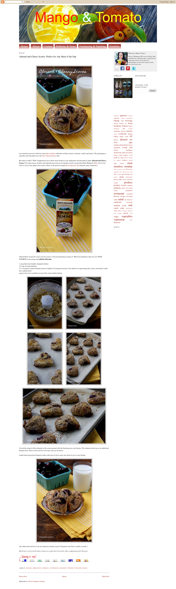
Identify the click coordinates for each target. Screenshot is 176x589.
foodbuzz (129, 150)
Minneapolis (129, 169)
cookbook (122, 133)
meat (129, 163)
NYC (115, 174)
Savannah (129, 202)
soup (122, 208)
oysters (116, 177)
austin (122, 118)
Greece (116, 155)
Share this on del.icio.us (24, 560)
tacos (119, 211)
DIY (131, 140)
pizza (116, 179)
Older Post (105, 576)
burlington (116, 129)
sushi (115, 211)
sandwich (117, 202)
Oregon (119, 174)
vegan (116, 216)
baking (116, 120)
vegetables (127, 216)
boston (121, 123)
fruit (123, 152)
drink (116, 142)
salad (120, 199)
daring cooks (124, 136)
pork (119, 179)
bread (130, 123)
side (130, 205)
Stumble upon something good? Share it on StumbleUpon (40, 560)
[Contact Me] (49, 49)
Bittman (116, 123)
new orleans (122, 172)
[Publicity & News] (66, 49)
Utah (131, 213)
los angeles (117, 160)
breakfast (117, 126)
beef (122, 121)
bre (126, 123)
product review (120, 185)
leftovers (126, 158)
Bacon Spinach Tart (72, 165)
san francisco (128, 200)
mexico (116, 169)
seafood (117, 205)
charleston (117, 131)
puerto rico (124, 188)
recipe (130, 188)
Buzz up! (86, 560)
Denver (116, 140)
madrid (130, 160)
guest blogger (123, 155)
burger (130, 126)
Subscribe (78, 560)
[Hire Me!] (93, 49)
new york (129, 172)
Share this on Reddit (47, 560)
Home (64, 576)
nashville (116, 172)
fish (130, 147)
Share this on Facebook (70, 560)
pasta (122, 176)
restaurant (119, 193)
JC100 (130, 155)
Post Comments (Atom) (37, 581)
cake (123, 129)
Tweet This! (63, 560)
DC (131, 136)
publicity (117, 188)
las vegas (120, 158)
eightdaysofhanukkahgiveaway (123, 145)
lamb (115, 157)
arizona (130, 116)
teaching (124, 211)
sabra (115, 199)
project (130, 185)
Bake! (96, 163)
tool (115, 213)
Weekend (117, 222)
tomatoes (130, 211)
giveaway (129, 152)
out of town (126, 174)
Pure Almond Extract (49, 156)
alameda (116, 116)
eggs (130, 142)
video (130, 220)
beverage (128, 120)
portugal (124, 179)
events (124, 147)
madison (124, 160)
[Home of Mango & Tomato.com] (24, 49)
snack (116, 208)
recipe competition (123, 190)
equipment (117, 148)
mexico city (121, 169)
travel (125, 213)
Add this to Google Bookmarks (55, 560)
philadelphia (129, 177)
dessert (124, 139)
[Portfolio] (115, 49)
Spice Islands (50, 153)
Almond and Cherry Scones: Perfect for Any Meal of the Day (47, 56)
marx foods (119, 163)
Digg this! (32, 560)
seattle (124, 205)
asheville (116, 118)
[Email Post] (19, 565)
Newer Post (23, 576)
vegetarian (119, 219)
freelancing (118, 152)
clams (115, 134)
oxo (131, 174)
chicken (129, 131)
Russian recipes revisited (123, 196)
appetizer (123, 115)
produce (128, 182)
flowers (116, 150)
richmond (129, 194)
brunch (125, 126)
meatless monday (123, 166)
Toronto (120, 213)
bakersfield (129, 118)
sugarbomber (129, 208)
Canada (130, 129)
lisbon (130, 158)
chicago (123, 131)
